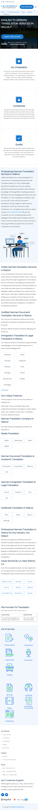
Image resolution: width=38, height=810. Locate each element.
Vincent (6, 587)
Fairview (30, 593)
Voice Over (6, 747)
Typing (5, 744)
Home (3, 12)
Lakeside (18, 582)
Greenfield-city (6, 593)
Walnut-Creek (6, 582)
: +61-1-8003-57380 (10, 774)
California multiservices (18, 807)
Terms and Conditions (9, 759)
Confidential (19, 105)
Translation (6, 738)
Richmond (18, 593)
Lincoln (30, 582)
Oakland (30, 587)
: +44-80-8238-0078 (9, 771)
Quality (19, 144)
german (29, 12)
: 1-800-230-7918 (8, 1)
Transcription (7, 734)
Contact (5, 756)
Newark (18, 587)
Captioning (6, 741)
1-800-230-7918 (15, 212)
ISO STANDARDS (19, 67)
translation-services (13, 12)
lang (23, 12)
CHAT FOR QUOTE (26, 7)
